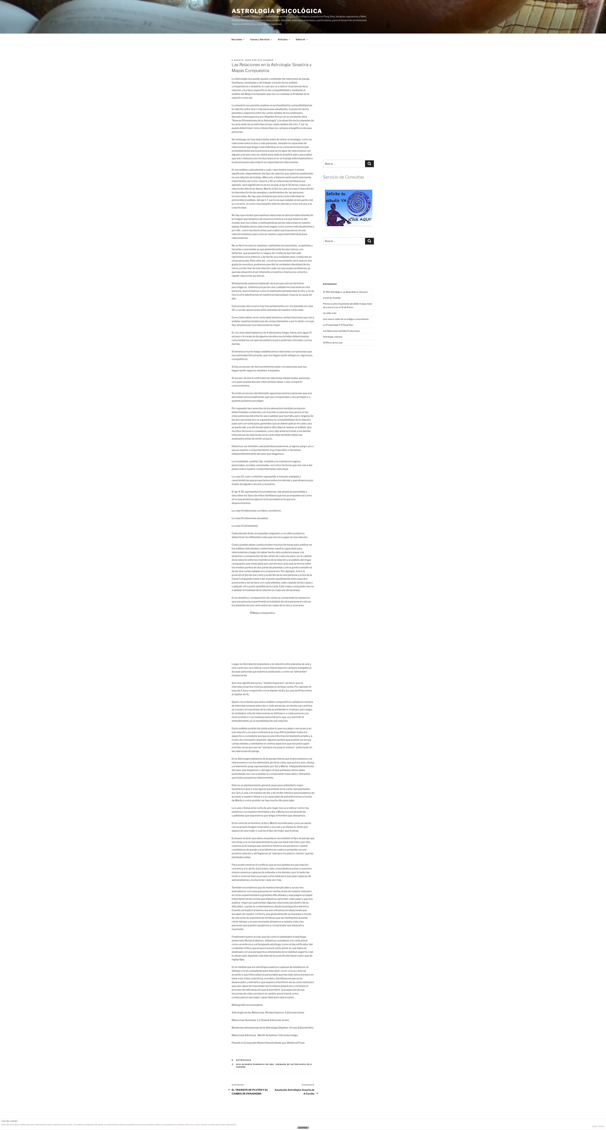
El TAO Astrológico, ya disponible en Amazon (345, 292)
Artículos (283, 39)
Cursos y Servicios (260, 39)
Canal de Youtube (332, 297)
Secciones (236, 39)
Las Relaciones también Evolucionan (341, 331)
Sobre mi (300, 39)
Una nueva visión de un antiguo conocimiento (346, 319)
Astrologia (244, 1060)
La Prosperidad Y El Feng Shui (338, 325)
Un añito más (329, 313)
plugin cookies (598, 1126)
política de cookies (192, 1125)
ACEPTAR (303, 1128)
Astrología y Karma (332, 336)
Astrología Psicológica (277, 11)
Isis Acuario (265, 60)
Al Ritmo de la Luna (332, 342)
